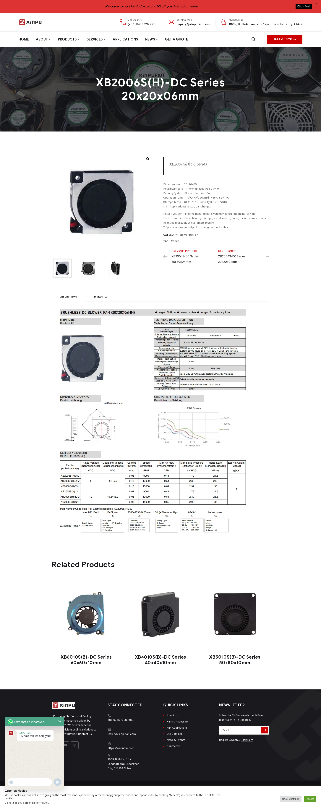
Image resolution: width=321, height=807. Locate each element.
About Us (172, 715)
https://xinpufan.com (121, 748)
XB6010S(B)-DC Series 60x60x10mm (86, 659)
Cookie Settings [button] (290, 798)
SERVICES (95, 39)
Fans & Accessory (178, 721)
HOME (24, 39)
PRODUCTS (67, 39)
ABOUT (42, 39)
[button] (148, 159)
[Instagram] (75, 745)
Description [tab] (68, 296)
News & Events (176, 740)
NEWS (150, 39)
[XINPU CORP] (30, 22)
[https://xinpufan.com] (109, 744)
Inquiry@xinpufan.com (193, 24)
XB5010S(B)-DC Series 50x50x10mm (234, 659)
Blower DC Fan (188, 234)
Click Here (247, 740)
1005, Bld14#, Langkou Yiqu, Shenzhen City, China (265, 24)
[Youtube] (65, 745)
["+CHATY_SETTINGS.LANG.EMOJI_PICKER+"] (11, 782)
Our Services (174, 733)
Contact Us (85, 734)
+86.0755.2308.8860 (121, 720)
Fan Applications (177, 727)
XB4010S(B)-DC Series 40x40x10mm (160, 659)
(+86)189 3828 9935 (143, 24)
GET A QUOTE (176, 39)
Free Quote (282, 39)
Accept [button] (310, 798)
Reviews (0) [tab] (99, 296)
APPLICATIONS (125, 39)
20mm (175, 241)
